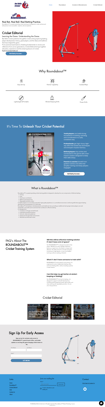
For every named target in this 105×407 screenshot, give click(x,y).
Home (11, 383)
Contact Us (12, 392)
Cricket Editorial (13, 387)
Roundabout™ (13, 385)
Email (12, 353)
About (11, 394)
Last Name (29, 347)
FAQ (11, 389)
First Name (13, 347)
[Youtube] (85, 389)
